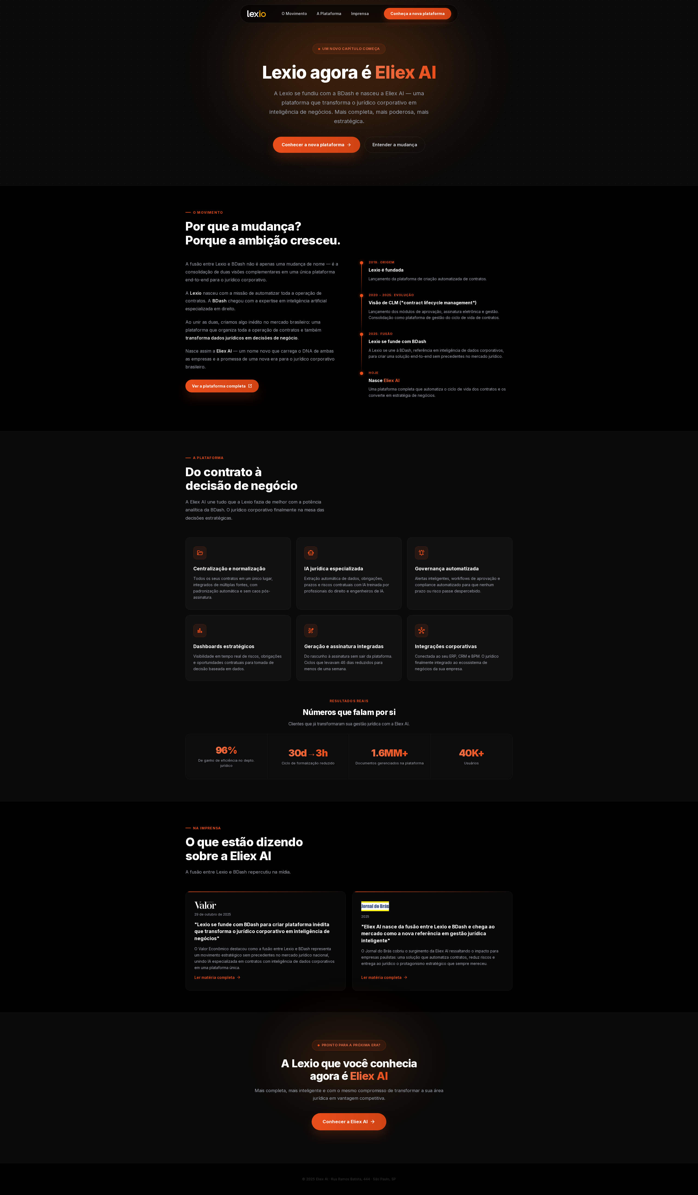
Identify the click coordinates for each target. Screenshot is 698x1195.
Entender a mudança (394, 144)
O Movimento (294, 13)
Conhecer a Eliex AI (349, 1121)
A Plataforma (329, 13)
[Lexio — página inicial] (256, 14)
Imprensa (360, 13)
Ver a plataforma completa (222, 386)
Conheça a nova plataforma (417, 13)
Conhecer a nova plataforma (316, 145)
